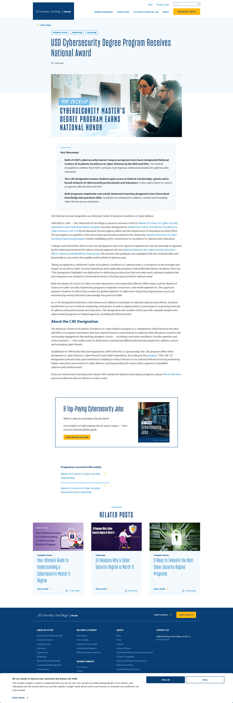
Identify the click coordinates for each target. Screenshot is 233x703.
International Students (87, 648)
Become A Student (87, 630)
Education (41, 648)
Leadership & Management (49, 665)
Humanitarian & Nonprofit (48, 661)
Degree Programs (103, 12)
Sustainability (43, 669)
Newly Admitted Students (128, 669)
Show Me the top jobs (76, 437)
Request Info (187, 11)
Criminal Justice (44, 644)
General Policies (123, 648)
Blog (150, 4)
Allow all (166, 680)
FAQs (118, 640)
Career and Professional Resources (131, 661)
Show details (18, 698)
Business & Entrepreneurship (49, 635)
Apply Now (184, 615)
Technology (91, 32)
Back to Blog (46, 25)
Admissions (123, 12)
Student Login (162, 4)
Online (80, 671)
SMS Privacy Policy (124, 665)
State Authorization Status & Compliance (134, 652)
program (152, 355)
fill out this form (172, 374)
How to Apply (161, 615)
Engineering (77, 32)
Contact (120, 644)
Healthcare (42, 656)
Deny (205, 680)
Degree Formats (85, 661)
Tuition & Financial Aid (145, 12)
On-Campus (82, 667)
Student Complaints (125, 656)
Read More (42, 589)
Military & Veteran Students (89, 652)
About (166, 12)
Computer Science (60, 32)
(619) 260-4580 (162, 639)
